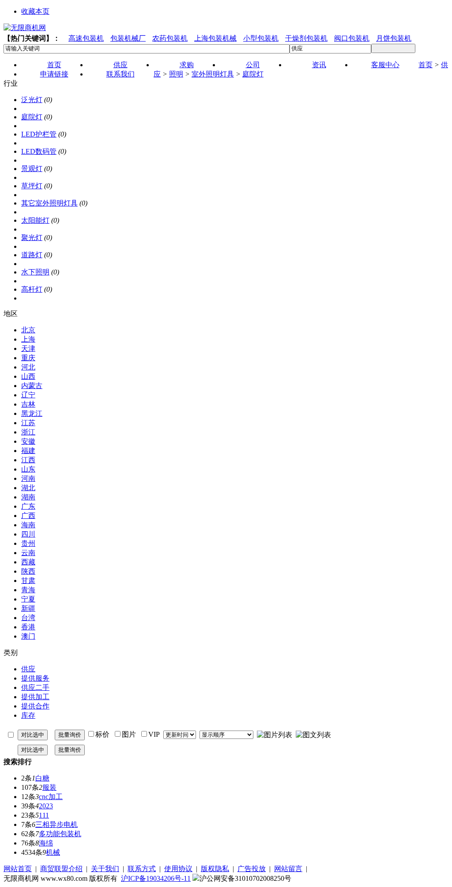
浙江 (28, 432)
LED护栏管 (38, 134)
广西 (28, 515)
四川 (28, 534)
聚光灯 (31, 237)
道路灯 (31, 255)
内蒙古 (31, 385)
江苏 (28, 422)
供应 (28, 669)
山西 (28, 376)
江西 (28, 460)
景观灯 (31, 168)
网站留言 (288, 868)
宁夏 (28, 599)
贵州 (28, 543)
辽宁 (28, 395)
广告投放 (251, 868)
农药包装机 (170, 38)
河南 (28, 478)
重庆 (28, 358)
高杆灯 (31, 289)
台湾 (28, 617)
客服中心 (385, 65)
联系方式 (142, 868)
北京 (28, 330)
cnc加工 (51, 796)
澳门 (28, 636)
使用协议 (178, 868)
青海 (28, 590)
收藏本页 (35, 11)
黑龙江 (31, 413)
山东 (28, 469)
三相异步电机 (56, 824)
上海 (28, 339)
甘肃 (28, 580)
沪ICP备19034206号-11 (156, 878)
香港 (28, 627)
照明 (176, 74)
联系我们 (120, 74)
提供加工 (35, 696)
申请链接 (54, 74)
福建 (28, 450)
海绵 (46, 843)
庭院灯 (253, 74)
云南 (28, 552)
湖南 (28, 497)
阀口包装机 (351, 38)
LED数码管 (38, 151)
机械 (53, 852)
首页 (425, 65)
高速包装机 (86, 38)
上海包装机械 (215, 38)
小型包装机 (261, 38)
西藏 (28, 562)
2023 (46, 806)
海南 (28, 525)
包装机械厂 (128, 38)
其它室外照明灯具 (49, 203)
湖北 (28, 487)
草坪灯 (31, 186)
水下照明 (35, 272)
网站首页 (18, 868)
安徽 (28, 441)
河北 (28, 367)
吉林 (28, 404)
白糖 (42, 778)
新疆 (28, 608)
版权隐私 (215, 868)
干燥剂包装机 (306, 38)
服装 (49, 787)
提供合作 (35, 706)
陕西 (28, 571)
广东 (28, 506)
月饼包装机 (393, 38)
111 (44, 815)
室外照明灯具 (213, 74)
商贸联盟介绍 (61, 868)
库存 (28, 715)
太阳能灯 (35, 220)
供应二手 (35, 687)
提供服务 (35, 678)
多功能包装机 (60, 834)
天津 (28, 348)
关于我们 (105, 868)
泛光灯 (31, 99)
